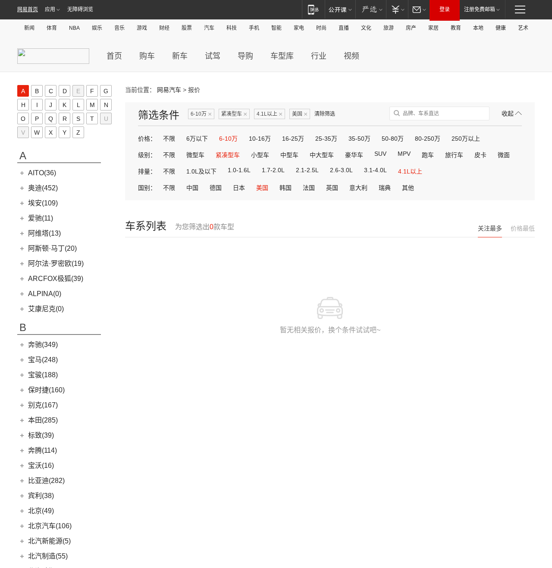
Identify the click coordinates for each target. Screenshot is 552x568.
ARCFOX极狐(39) (55, 278)
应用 (50, 9)
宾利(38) (41, 495)
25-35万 (326, 138)
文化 (366, 28)
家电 (299, 28)
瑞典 (385, 187)
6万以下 (197, 138)
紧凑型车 (234, 114)
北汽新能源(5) (49, 541)
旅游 (388, 28)
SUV (380, 153)
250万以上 (466, 138)
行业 (318, 56)
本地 (478, 28)
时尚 (321, 28)
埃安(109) (43, 203)
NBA (74, 28)
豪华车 (354, 154)
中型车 (289, 154)
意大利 (358, 187)
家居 (433, 28)
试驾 (212, 56)
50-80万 (393, 138)
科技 (231, 28)
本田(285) (43, 420)
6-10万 (201, 114)
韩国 (285, 187)
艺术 (523, 28)
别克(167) (43, 405)
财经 (164, 28)
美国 (299, 114)
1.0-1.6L (239, 170)
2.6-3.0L (341, 170)
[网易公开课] (340, 9)
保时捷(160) (46, 390)
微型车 (195, 154)
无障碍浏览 (80, 9)
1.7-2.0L (273, 170)
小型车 (260, 154)
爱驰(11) (40, 218)
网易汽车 (169, 89)
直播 (344, 28)
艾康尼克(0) (46, 308)
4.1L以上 (269, 114)
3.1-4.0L (375, 170)
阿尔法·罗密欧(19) (56, 263)
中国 (192, 187)
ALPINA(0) (44, 293)
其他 (408, 187)
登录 (444, 9)
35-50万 (359, 138)
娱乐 (97, 28)
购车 (147, 56)
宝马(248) (43, 359)
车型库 (282, 56)
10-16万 (260, 138)
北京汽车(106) (50, 526)
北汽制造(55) (48, 556)
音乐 (119, 28)
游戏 (142, 28)
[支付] (397, 9)
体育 (52, 28)
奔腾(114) (42, 450)
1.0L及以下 (201, 171)
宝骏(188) (43, 375)
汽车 (209, 28)
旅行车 (454, 154)
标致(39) (41, 435)
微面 (504, 154)
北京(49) (41, 510)
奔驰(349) (43, 344)
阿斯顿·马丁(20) (52, 248)
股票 (187, 28)
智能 (276, 28)
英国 (332, 187)
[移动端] (313, 9)
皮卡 (480, 154)
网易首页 (27, 9)
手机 (254, 28)
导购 (245, 56)
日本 (239, 187)
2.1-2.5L (307, 170)
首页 (114, 56)
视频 (351, 56)
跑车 (428, 154)
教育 (456, 28)
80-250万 (427, 138)
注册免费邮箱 (479, 9)
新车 (180, 56)
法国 (309, 187)
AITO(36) (42, 173)
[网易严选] (370, 9)
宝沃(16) (41, 465)
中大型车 (322, 154)
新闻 (29, 28)
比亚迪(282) (46, 480)
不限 (169, 138)
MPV (404, 153)
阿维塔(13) (44, 233)
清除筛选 (324, 114)
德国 (216, 187)
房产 (411, 28)
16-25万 (293, 138)
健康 (501, 28)
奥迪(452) (43, 188)
